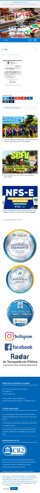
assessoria (16, 462)
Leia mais (27, 483)
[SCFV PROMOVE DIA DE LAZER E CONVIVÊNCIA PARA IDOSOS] (20, 162)
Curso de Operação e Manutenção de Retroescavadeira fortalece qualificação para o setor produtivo (20, 140)
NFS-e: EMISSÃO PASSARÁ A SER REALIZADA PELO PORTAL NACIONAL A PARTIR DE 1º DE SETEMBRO (20, 211)
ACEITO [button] (14, 488)
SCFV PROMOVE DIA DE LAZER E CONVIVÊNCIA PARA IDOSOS (20, 4)
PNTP (10, 471)
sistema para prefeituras (26, 460)
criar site (14, 460)
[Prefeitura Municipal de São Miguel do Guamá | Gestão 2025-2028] (20, 23)
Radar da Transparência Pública (24, 471)
